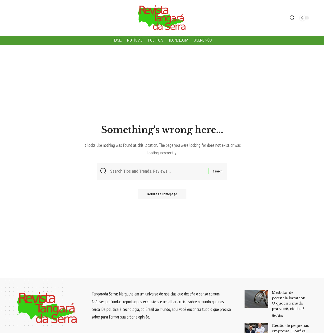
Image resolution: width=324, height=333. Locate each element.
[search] (292, 18)
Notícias (277, 315)
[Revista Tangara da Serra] (162, 18)
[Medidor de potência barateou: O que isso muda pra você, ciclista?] (256, 299)
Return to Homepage (162, 194)
